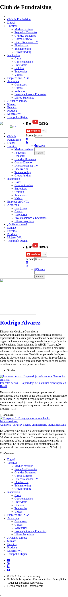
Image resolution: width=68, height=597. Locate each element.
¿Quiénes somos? (17, 100)
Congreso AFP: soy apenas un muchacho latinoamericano (33, 424)
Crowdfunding (23, 51)
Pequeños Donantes (26, 32)
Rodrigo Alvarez (20, 322)
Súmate (11, 104)
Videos (18, 74)
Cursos (18, 87)
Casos (18, 58)
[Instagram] (27, 139)
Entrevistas (21, 64)
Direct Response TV (26, 42)
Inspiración (13, 55)
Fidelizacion (21, 45)
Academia (13, 81)
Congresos (21, 84)
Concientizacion (24, 61)
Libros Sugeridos (24, 97)
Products (12, 110)
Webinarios (21, 91)
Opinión (19, 68)
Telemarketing (23, 48)
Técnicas (12, 25)
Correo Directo (23, 38)
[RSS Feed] (27, 142)
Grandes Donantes (25, 35)
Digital (11, 22)
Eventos (12, 107)
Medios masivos (24, 29)
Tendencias (21, 71)
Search (41, 145)
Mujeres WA (14, 113)
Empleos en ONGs (18, 78)
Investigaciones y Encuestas (30, 94)
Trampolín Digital (17, 117)
